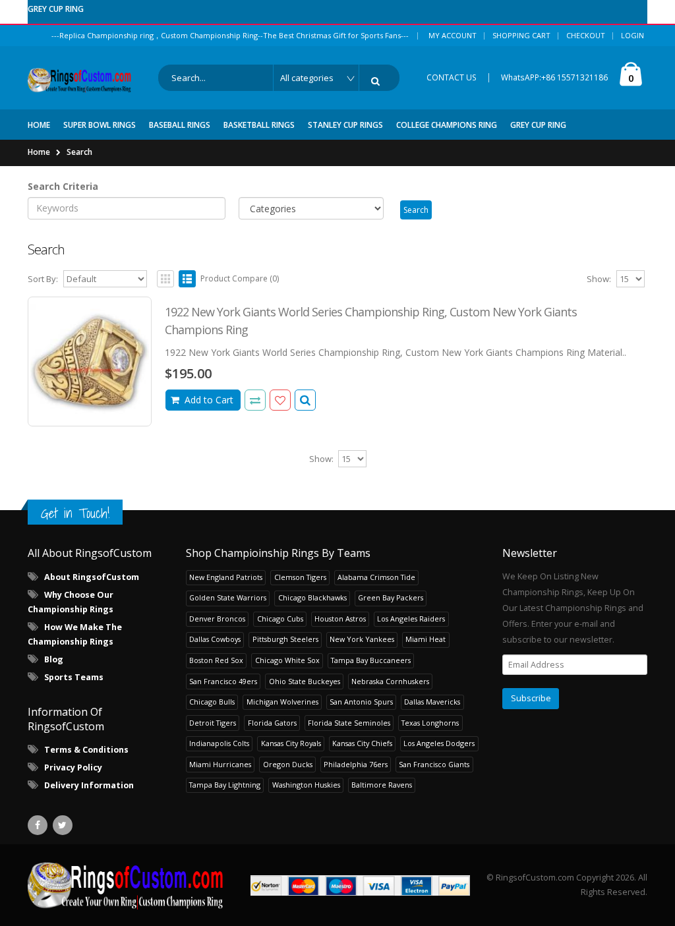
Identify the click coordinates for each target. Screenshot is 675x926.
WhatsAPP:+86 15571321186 (554, 77)
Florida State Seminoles (349, 723)
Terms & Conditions (86, 749)
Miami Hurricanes (220, 764)
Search (79, 152)
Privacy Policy (73, 767)
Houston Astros (340, 618)
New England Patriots (225, 577)
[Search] (378, 81)
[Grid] (165, 278)
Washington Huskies (306, 785)
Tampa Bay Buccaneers (371, 660)
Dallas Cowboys (215, 639)
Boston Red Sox (216, 660)
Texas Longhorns (430, 723)
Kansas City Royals (291, 743)
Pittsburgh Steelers (285, 639)
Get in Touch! (75, 513)
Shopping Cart (521, 35)
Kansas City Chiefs (362, 743)
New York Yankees (362, 639)
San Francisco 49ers (223, 681)
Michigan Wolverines (282, 702)
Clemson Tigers (300, 577)
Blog (53, 659)
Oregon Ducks (287, 764)
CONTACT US (451, 77)
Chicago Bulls (212, 702)
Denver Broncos (217, 618)
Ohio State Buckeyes (304, 681)
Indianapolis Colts (219, 743)
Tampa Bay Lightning (224, 785)
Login (632, 35)
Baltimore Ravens (381, 785)
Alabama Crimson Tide (376, 577)
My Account (452, 35)
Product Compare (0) (239, 278)
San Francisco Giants (434, 764)
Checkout (585, 35)
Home (39, 152)
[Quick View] (305, 400)
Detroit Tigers (212, 723)
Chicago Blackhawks (312, 597)
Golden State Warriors (227, 597)
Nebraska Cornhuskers (390, 681)
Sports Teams (73, 677)
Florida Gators (272, 723)
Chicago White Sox (287, 660)
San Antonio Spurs (361, 702)
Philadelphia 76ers (356, 764)
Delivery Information (89, 785)
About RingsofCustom (91, 577)
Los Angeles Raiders (411, 618)
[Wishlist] (280, 400)
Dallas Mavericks (432, 702)
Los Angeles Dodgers (439, 743)
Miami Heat (425, 639)
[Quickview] (255, 400)
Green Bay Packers (390, 597)
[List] (187, 278)
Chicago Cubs (280, 618)
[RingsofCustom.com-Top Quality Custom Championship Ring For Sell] (125, 885)
